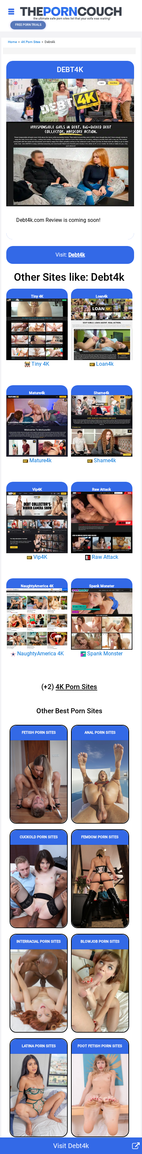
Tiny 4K (37, 296)
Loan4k (102, 296)
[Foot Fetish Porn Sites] (100, 1095)
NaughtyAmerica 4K (37, 586)
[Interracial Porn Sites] (38, 990)
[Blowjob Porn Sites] (100, 990)
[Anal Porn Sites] (100, 781)
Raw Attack (101, 489)
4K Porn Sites (30, 42)
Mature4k (37, 393)
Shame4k (101, 393)
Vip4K (37, 489)
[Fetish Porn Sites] (38, 781)
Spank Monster (101, 586)
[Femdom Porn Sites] (100, 886)
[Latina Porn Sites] (38, 1095)
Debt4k (76, 255)
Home (12, 42)
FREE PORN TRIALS (28, 24)
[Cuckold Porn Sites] (38, 886)
